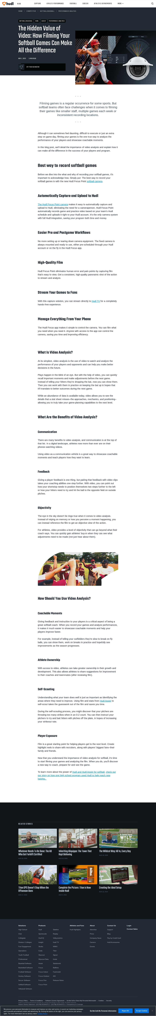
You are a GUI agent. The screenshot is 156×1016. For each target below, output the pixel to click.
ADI (54, 976)
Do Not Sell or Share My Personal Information (81, 1000)
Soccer (85, 3)
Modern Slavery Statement (26, 1004)
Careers (93, 942)
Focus (40, 968)
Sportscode (42, 934)
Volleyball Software (25, 989)
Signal (55, 955)
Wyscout (41, 955)
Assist (40, 963)
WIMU (55, 946)
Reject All (125, 1011)
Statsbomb (57, 963)
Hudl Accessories (113, 942)
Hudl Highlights (75, 929)
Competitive (31, 11)
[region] (78, 1011)
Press (92, 934)
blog (19, 4)
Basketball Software (25, 968)
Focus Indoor (43, 972)
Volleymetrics (57, 938)
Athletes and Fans (77, 925)
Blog (108, 934)
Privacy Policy (23, 1000)
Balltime (56, 968)
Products (42, 925)
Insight (40, 942)
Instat (55, 959)
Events (92, 946)
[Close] (152, 1010)
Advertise (93, 929)
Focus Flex (42, 980)
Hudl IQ (41, 938)
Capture (37, 3)
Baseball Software (24, 963)
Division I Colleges (25, 942)
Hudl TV (96, 301)
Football (73, 3)
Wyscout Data (43, 959)
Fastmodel (57, 972)
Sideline (56, 929)
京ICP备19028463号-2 (43, 1004)
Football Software (24, 972)
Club (20, 934)
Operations (22, 951)
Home (20, 11)
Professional (22, 959)
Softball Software (24, 984)
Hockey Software (24, 976)
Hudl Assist (105, 701)
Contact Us (111, 925)
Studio (40, 946)
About (92, 925)
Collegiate (22, 938)
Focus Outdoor (43, 976)
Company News (95, 938)
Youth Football (23, 955)
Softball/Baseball (47, 11)
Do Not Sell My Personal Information (103, 1011)
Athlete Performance (55, 3)
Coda (40, 951)
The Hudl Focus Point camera (53, 204)
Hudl (40, 929)
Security (109, 1000)
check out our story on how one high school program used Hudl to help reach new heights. (77, 775)
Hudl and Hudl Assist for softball (88, 772)
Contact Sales (132, 929)
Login (129, 925)
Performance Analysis (67, 11)
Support (110, 929)
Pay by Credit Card (114, 938)
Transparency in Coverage (74, 1004)
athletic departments (103, 3)
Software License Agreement (54, 1000)
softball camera (94, 181)
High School (22, 929)
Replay (55, 934)
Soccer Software (24, 980)
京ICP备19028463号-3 (58, 1004)
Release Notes (58, 980)
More (120, 3)
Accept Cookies (141, 1011)
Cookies (101, 1000)
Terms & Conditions (36, 1000)
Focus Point (42, 984)
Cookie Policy (42, 1014)
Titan (55, 951)
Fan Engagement (24, 946)
